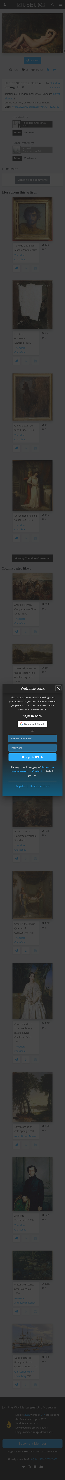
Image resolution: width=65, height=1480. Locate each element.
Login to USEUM (33, 757)
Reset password (40, 786)
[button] (33, 724)
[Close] (58, 688)
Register (21, 786)
